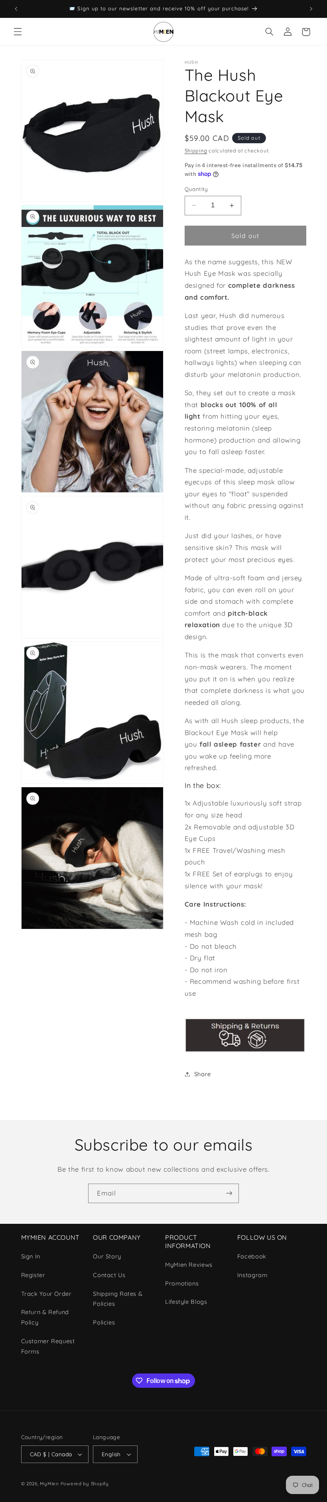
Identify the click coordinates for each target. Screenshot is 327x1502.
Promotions (182, 1283)
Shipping (196, 150)
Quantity (196, 188)
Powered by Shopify (85, 1483)
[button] (17, 32)
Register (33, 1275)
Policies (104, 1322)
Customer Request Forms (48, 1346)
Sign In (30, 1256)
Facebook (251, 1256)
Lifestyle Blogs (186, 1301)
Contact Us (109, 1275)
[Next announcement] (311, 9)
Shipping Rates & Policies (117, 1299)
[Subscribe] (229, 1193)
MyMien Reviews (189, 1264)
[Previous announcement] (16, 9)
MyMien (49, 1483)
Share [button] (202, 1074)
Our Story (107, 1256)
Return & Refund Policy (45, 1317)
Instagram (252, 1275)
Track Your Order (46, 1293)
